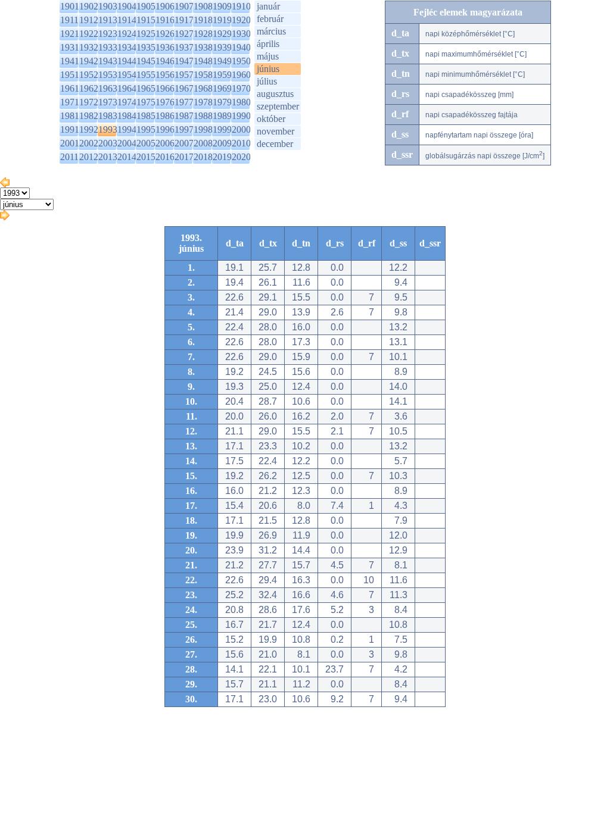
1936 (165, 47)
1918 (203, 20)
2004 (126, 143)
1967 (184, 88)
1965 (145, 88)
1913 (107, 20)
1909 (222, 6)
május (268, 56)
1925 (145, 34)
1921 (69, 34)
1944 (126, 61)
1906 (165, 6)
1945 (145, 61)
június (268, 69)
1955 (145, 75)
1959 (222, 75)
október (271, 119)
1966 (165, 88)
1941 (69, 61)
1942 (88, 61)
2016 (165, 157)
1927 (184, 34)
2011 (69, 157)
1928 (203, 34)
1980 (241, 102)
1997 (184, 129)
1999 (222, 129)
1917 (184, 20)
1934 (126, 47)
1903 (107, 6)
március (271, 31)
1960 (241, 75)
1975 (145, 102)
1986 (165, 116)
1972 (88, 102)
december (275, 144)
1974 (126, 102)
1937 (184, 47)
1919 (222, 20)
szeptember (278, 106)
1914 (126, 20)
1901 (69, 6)
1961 (69, 88)
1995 (145, 129)
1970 (241, 88)
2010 (241, 143)
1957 (184, 75)
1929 (222, 34)
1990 (241, 116)
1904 (126, 6)
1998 (203, 129)
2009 (222, 143)
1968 (203, 88)
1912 (88, 20)
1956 (165, 75)
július (267, 81)
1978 (203, 102)
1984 (126, 116)
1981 (69, 116)
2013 (107, 157)
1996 (165, 129)
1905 (145, 6)
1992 (88, 129)
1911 (69, 20)
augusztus (275, 94)
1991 (69, 129)
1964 (126, 88)
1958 (203, 75)
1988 (203, 116)
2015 (145, 157)
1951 (69, 75)
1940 (241, 47)
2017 (184, 157)
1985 (145, 116)
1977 (184, 102)
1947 (184, 61)
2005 (145, 143)
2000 (241, 129)
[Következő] (5, 217)
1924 (126, 34)
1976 (165, 102)
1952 (88, 75)
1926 (165, 34)
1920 (241, 20)
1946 (165, 61)
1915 (145, 20)
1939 (222, 47)
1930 (241, 34)
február (270, 19)
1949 (222, 61)
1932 (88, 47)
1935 (145, 47)
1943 (107, 61)
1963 (107, 88)
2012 (88, 157)
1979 (222, 102)
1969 (222, 88)
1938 (203, 47)
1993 (107, 129)
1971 (69, 102)
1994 (126, 129)
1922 (88, 34)
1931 (69, 47)
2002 (88, 143)
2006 (165, 143)
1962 (88, 88)
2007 (184, 143)
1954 (126, 75)
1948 (203, 61)
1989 (222, 116)
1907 (184, 6)
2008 (203, 143)
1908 (203, 6)
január (268, 6)
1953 (107, 75)
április (268, 44)
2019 (222, 157)
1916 (165, 20)
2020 (241, 157)
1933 (107, 47)
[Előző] (5, 184)
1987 (184, 116)
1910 (241, 6)
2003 (107, 143)
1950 (241, 61)
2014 (126, 157)
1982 (88, 116)
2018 (203, 157)
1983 (107, 116)
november (275, 131)
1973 (107, 102)
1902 (88, 6)
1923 (107, 34)
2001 (69, 143)
